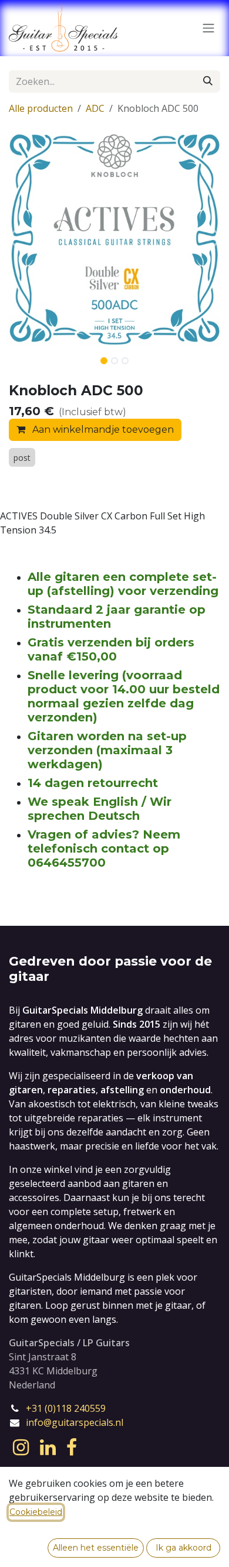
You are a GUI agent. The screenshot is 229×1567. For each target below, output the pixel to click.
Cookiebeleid (35, 1512)
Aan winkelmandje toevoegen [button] (102, 429)
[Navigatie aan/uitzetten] (208, 28)
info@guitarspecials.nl (74, 1422)
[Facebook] (71, 1447)
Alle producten (41, 108)
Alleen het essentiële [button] (96, 1547)
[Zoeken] (208, 81)
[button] (11, 238)
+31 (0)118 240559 (66, 1408)
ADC (95, 108)
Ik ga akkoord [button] (183, 1547)
